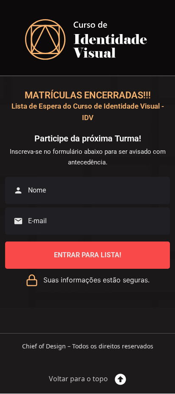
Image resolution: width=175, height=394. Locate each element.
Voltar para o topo (78, 378)
